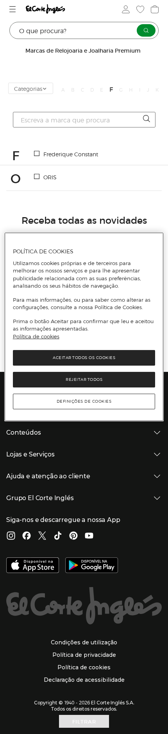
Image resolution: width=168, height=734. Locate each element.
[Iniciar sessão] (125, 9)
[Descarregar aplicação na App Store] (32, 566)
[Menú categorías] (13, 9)
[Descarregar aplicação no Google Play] (91, 566)
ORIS (50, 177)
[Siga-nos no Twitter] (42, 536)
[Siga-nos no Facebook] (26, 536)
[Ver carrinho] (154, 9)
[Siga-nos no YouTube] (89, 536)
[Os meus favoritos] (139, 9)
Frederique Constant (70, 154)
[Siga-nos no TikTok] (58, 536)
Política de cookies (36, 336)
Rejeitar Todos (84, 379)
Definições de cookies (84, 401)
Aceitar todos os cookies (84, 357)
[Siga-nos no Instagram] (11, 536)
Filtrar (84, 721)
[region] (84, 326)
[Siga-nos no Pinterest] (73, 536)
